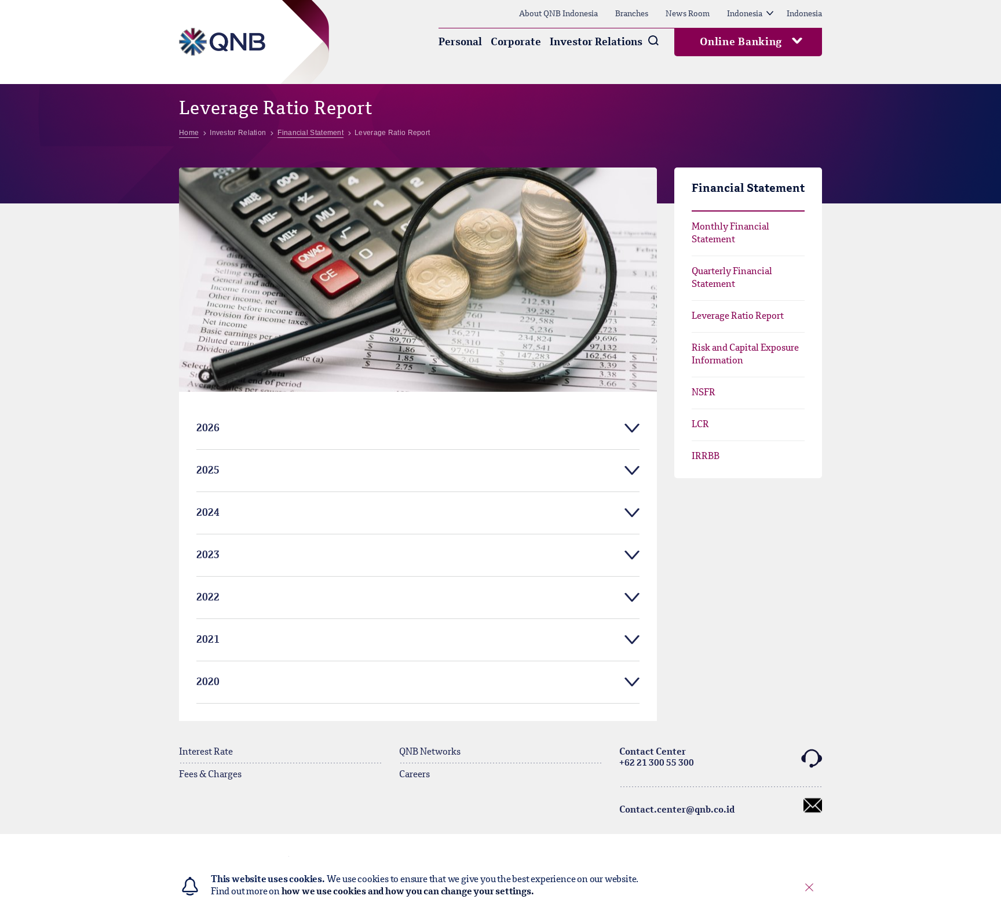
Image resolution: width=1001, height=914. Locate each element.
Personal (460, 42)
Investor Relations (596, 42)
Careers (414, 775)
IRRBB (705, 456)
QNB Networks (430, 752)
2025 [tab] (208, 470)
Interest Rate (206, 752)
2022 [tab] (208, 597)
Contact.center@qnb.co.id (677, 810)
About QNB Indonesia (558, 14)
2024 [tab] (208, 513)
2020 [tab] (208, 682)
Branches (631, 14)
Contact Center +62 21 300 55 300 (656, 758)
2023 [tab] (208, 555)
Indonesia (744, 14)
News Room (688, 14)
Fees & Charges (210, 775)
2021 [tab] (208, 640)
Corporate (516, 42)
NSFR (703, 393)
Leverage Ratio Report (738, 316)
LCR (700, 424)
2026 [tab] (208, 428)
